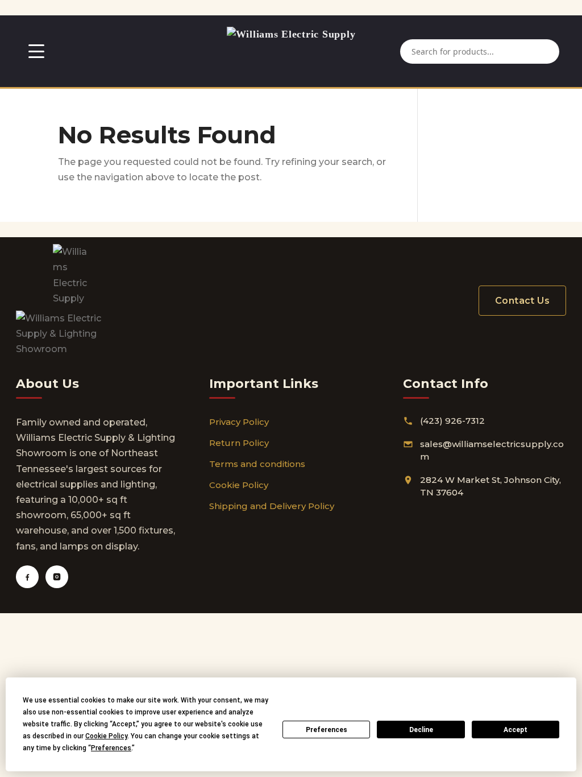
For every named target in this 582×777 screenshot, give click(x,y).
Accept (515, 730)
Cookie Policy (238, 485)
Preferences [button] (111, 748)
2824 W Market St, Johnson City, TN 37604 (490, 486)
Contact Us (522, 300)
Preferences (326, 730)
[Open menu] (36, 51)
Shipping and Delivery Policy (271, 506)
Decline (421, 730)
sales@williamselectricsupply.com (492, 450)
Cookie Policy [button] (106, 736)
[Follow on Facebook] (27, 576)
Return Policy (239, 442)
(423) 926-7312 (452, 420)
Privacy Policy (239, 421)
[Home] (291, 51)
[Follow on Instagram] (56, 576)
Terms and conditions (257, 463)
